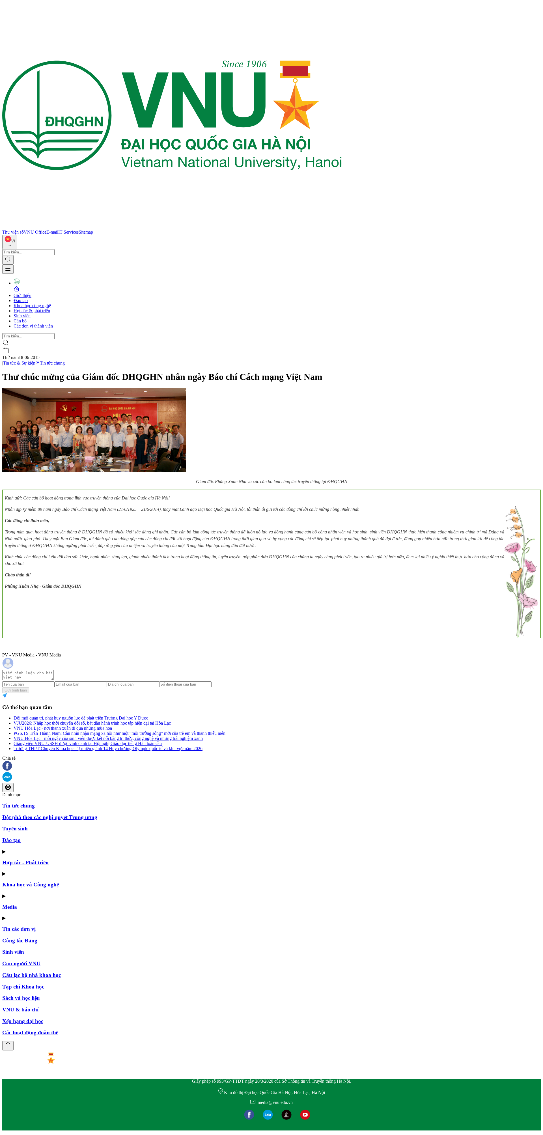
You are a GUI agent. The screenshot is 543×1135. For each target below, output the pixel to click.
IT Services (68, 232)
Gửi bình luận (16, 690)
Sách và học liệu (21, 998)
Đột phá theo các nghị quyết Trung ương (49, 817)
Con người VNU (21, 963)
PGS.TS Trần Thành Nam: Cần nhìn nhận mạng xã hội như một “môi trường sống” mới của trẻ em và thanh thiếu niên (119, 733)
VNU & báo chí (20, 1010)
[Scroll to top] (8, 1045)
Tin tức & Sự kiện (19, 363)
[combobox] (9, 242)
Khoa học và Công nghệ (30, 885)
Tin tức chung (52, 363)
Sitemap (86, 232)
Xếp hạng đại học (22, 1021)
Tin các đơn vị (19, 929)
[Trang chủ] (172, 227)
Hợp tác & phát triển (32, 310)
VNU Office (35, 232)
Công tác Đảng (19, 941)
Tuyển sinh (15, 829)
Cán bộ (20, 320)
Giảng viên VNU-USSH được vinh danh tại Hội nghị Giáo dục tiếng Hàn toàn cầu (88, 743)
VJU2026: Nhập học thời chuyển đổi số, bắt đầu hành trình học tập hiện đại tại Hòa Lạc (92, 723)
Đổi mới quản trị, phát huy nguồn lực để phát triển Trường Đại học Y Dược (81, 718)
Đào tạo (21, 300)
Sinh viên (22, 315)
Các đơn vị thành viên (33, 326)
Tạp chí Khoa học (23, 987)
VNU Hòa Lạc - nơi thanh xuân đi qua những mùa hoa (63, 728)
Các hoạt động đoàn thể (30, 1032)
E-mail (52, 232)
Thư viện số (13, 232)
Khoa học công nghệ (32, 305)
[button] (271, 766)
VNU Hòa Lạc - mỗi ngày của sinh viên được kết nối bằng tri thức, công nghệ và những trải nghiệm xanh (108, 738)
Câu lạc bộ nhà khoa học (31, 975)
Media (9, 907)
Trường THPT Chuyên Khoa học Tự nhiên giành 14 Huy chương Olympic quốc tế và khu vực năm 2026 (108, 748)
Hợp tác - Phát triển (25, 862)
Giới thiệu (22, 295)
